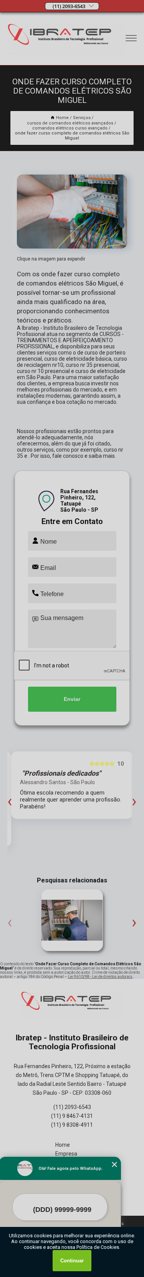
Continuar (72, 1261)
